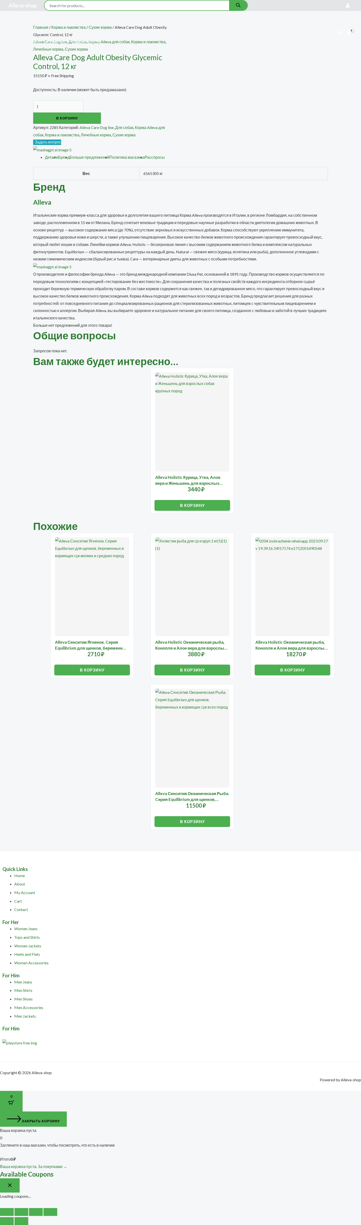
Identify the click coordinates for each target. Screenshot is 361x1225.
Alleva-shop (23, 5)
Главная (20, 24)
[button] (54, 24)
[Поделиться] (36, 1212)
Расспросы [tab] (155, 157)
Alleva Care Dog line (97, 127)
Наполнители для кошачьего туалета (275, 24)
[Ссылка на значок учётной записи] (348, 5)
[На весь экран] (21, 1212)
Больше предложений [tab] (89, 157)
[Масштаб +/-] (7, 1212)
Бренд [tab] (63, 157)
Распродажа (158, 24)
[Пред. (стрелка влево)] (7, 1221)
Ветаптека (129, 24)
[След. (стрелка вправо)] (21, 1221)
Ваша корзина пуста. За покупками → (33, 1166)
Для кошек (101, 24)
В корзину (67, 118)
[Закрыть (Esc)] (50, 1212)
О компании (190, 24)
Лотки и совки (26, 41)
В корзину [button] (192, 505)
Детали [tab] (51, 157)
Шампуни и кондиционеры (73, 41)
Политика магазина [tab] (127, 157)
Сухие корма (124, 134)
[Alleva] (52, 149)
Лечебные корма (96, 134)
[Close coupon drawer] (10, 1185)
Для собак (74, 24)
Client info (220, 24)
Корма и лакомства (62, 134)
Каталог (44, 24)
